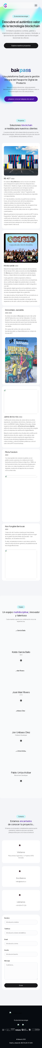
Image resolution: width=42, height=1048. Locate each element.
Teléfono (7, 929)
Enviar (21, 985)
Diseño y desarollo (21, 1043)
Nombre (7, 918)
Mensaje (7, 961)
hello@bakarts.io (21, 881)
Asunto (6, 950)
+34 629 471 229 (21, 905)
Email (6, 939)
